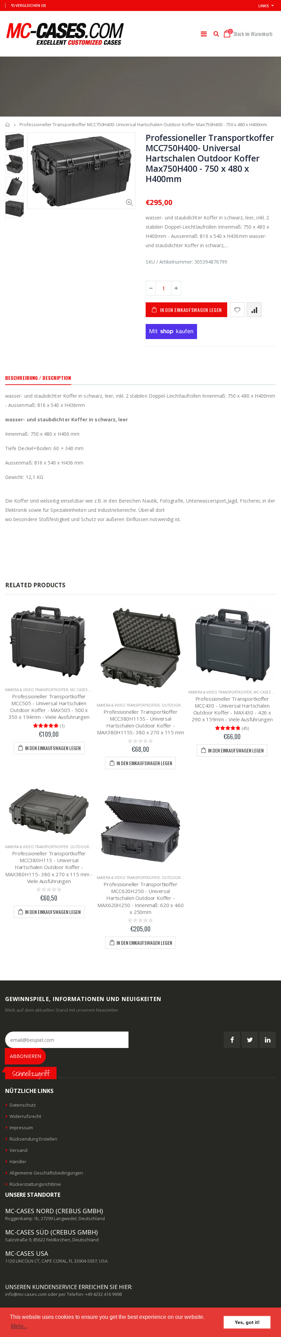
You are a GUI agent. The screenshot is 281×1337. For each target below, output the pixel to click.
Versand (18, 1150)
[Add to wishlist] (237, 309)
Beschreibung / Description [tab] (38, 377)
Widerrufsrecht (25, 1116)
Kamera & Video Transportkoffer (36, 689)
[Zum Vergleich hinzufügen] (254, 309)
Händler (18, 1161)
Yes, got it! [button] (247, 1322)
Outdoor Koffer (178, 705)
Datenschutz (23, 1105)
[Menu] (204, 33)
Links (263, 5)
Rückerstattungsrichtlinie (35, 1184)
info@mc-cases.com (26, 1294)
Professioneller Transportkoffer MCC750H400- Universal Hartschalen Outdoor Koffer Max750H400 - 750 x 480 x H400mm (210, 158)
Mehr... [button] (19, 1326)
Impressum (21, 1127)
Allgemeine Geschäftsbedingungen (46, 1173)
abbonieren (25, 1056)
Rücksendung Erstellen (33, 1139)
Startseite (7, 124)
